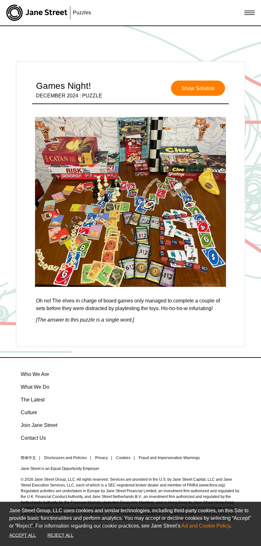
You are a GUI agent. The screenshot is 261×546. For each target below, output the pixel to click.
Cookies (123, 458)
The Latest (33, 399)
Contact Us (33, 438)
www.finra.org (212, 485)
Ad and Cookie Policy (205, 525)
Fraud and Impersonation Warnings (169, 458)
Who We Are (35, 374)
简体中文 (28, 458)
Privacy (101, 458)
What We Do (35, 387)
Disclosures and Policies (65, 458)
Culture (29, 412)
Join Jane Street (39, 425)
